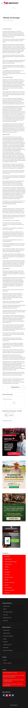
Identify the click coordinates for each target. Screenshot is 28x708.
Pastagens (5, 641)
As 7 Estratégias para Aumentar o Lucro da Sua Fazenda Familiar (13, 685)
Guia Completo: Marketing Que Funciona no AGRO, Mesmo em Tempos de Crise (13, 676)
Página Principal (6, 606)
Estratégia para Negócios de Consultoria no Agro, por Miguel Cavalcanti (13, 680)
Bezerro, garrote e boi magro (11, 561)
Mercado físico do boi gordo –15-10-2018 (12, 411)
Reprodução (5, 647)
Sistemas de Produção (9, 590)
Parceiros (7, 585)
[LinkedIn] (13, 695)
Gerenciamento (6, 630)
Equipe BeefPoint (15, 387)
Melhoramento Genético (8, 636)
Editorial (6, 569)
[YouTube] (10, 695)
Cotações (7, 566)
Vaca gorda (7, 592)
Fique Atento (7, 572)
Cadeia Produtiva (8, 564)
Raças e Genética (8, 587)
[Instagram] (7, 695)
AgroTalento (7, 556)
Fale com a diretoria (7, 663)
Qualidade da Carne (7, 644)
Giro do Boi (7, 574)
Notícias (6, 579)
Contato (4, 660)
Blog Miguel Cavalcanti (8, 611)
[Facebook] (4, 695)
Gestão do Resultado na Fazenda (10, 672)
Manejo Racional (6, 633)
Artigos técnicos (8, 559)
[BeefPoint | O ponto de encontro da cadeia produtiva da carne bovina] (11, 3)
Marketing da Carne (9, 577)
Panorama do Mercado (9, 582)
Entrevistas (5, 620)
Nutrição (5, 638)
